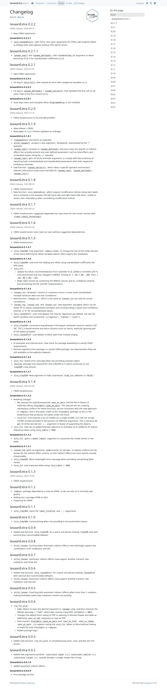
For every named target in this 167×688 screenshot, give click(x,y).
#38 (61, 58)
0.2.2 (113, 14)
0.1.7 (113, 44)
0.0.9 (113, 77)
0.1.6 (113, 48)
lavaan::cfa (68, 609)
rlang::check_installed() (27, 217)
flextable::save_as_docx (47, 406)
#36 (45, 94)
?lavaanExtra (21, 140)
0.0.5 (113, 94)
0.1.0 (113, 73)
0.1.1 (113, 69)
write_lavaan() (22, 143)
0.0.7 (113, 86)
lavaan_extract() (54, 91)
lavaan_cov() (21, 174)
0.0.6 (113, 90)
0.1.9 (113, 35)
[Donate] (155, 3)
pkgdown (148, 683)
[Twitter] (147, 3)
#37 (84, 82)
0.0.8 (113, 81)
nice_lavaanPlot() (23, 42)
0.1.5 (113, 52)
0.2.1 (113, 27)
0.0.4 (113, 98)
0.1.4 (113, 56)
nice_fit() (29, 82)
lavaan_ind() (21, 149)
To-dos (69, 3)
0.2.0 (113, 31)
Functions (52, 3)
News (61, 3)
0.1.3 (113, 60)
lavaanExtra (16, 3)
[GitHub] (151, 3)
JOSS (29, 131)
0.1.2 (113, 65)
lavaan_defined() (42, 55)
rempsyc (140, 3)
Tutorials (39, 3)
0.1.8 (113, 39)
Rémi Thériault (28, 683)
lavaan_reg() (21, 55)
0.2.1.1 (114, 23)
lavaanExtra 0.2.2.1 (121, 18)
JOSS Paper (79, 3)
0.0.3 (113, 102)
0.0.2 (113, 107)
